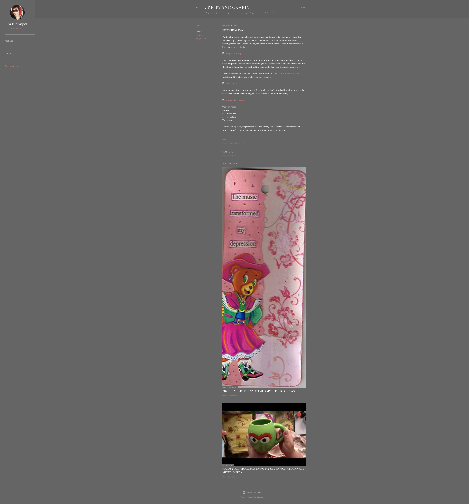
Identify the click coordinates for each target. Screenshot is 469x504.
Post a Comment (229, 156)
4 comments (232, 395)
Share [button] (198, 26)
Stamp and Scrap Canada (289, 73)
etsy (197, 42)
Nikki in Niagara (17, 24)
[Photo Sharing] (231, 53)
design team (201, 39)
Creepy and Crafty (226, 7)
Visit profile (17, 28)
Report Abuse (12, 66)
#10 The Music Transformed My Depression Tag (258, 391)
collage (199, 35)
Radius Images (258, 497)
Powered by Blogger (254, 492)
